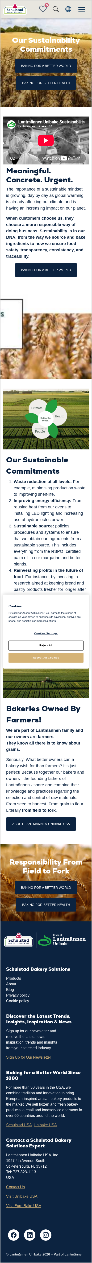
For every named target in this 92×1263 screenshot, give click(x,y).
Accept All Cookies (46, 657)
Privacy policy (17, 995)
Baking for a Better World (46, 270)
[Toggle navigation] (82, 9)
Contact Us (15, 1187)
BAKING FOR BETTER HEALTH (46, 83)
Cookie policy (17, 1001)
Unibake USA (45, 1125)
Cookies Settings (46, 633)
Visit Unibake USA (22, 1196)
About (11, 984)
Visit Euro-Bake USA (23, 1206)
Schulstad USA (19, 1125)
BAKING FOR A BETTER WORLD (46, 66)
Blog (10, 990)
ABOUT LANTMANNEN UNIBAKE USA (41, 824)
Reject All (46, 645)
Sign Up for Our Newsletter (28, 1057)
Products (13, 978)
